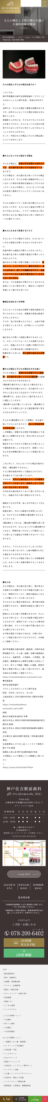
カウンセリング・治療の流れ (15, 993)
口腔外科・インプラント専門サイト (18, 1065)
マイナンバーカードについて (24, 836)
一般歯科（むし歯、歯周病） (15, 1041)
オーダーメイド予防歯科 (14, 1045)
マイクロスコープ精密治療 (14, 1081)
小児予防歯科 (9, 1031)
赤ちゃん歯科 (9, 1023)
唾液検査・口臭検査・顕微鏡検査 (17, 1085)
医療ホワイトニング (12, 1061)
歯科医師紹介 (9, 973)
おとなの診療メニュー (12, 1037)
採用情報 (7, 997)
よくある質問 (9, 1005)
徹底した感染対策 (11, 989)
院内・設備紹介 (10, 977)
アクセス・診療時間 (12, 985)
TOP (5, 969)
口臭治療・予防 (10, 1049)
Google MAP (24, 874)
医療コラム (8, 1001)
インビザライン (10, 1053)
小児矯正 (7, 1027)
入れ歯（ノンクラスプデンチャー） (18, 1073)
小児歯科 (7, 1019)
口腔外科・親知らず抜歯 (14, 1077)
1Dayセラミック (10, 1057)
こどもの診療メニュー (12, 1015)
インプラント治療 (11, 1069)
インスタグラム (10, 1009)
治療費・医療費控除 (12, 981)
